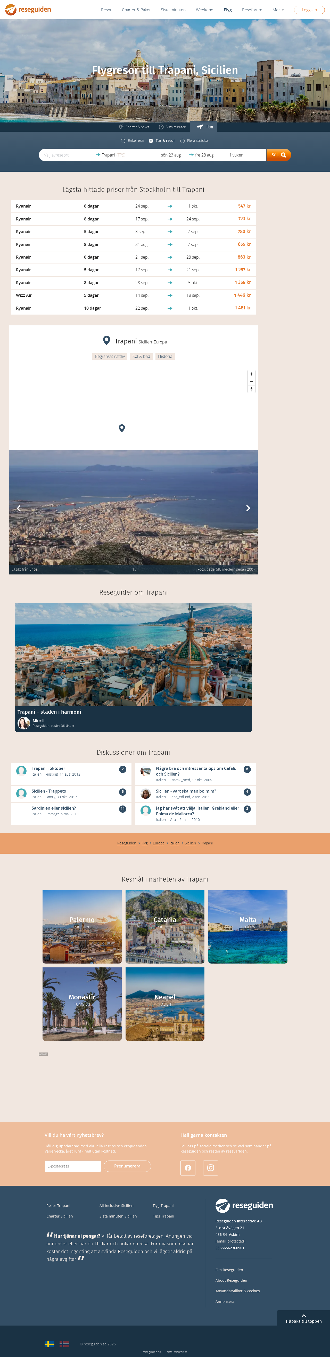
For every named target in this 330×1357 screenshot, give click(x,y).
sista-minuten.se (177, 1352)
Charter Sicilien (59, 1216)
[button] (68, 155)
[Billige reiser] (64, 1344)
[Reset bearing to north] (251, 389)
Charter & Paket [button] (136, 9)
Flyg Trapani (163, 1206)
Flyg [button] (228, 9)
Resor (106, 9)
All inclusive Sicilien (117, 1206)
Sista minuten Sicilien (118, 1216)
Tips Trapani (163, 1216)
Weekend (204, 9)
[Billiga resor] (49, 1344)
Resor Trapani (58, 1206)
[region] (133, 406)
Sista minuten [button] (173, 9)
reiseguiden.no (152, 1352)
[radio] (132, 140)
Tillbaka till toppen (303, 1321)
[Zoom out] (251, 381)
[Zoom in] (251, 374)
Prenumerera (127, 1166)
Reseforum (252, 9)
